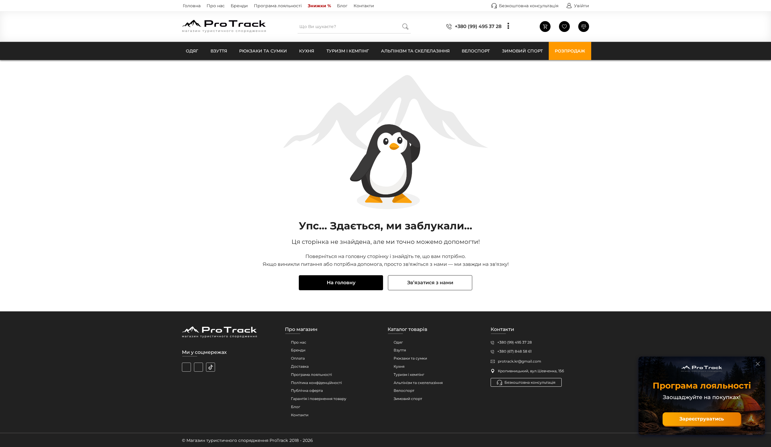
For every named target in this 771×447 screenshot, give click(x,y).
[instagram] (186, 367)
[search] (405, 26)
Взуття (400, 350)
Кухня (399, 366)
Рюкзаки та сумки (410, 358)
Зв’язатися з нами (430, 282)
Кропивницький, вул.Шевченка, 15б (531, 371)
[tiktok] (210, 367)
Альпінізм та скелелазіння (418, 382)
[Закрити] (758, 364)
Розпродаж (570, 51)
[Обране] (564, 26)
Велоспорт (404, 390)
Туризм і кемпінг (409, 374)
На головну (341, 282)
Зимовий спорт (408, 398)
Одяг (398, 342)
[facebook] (198, 367)
